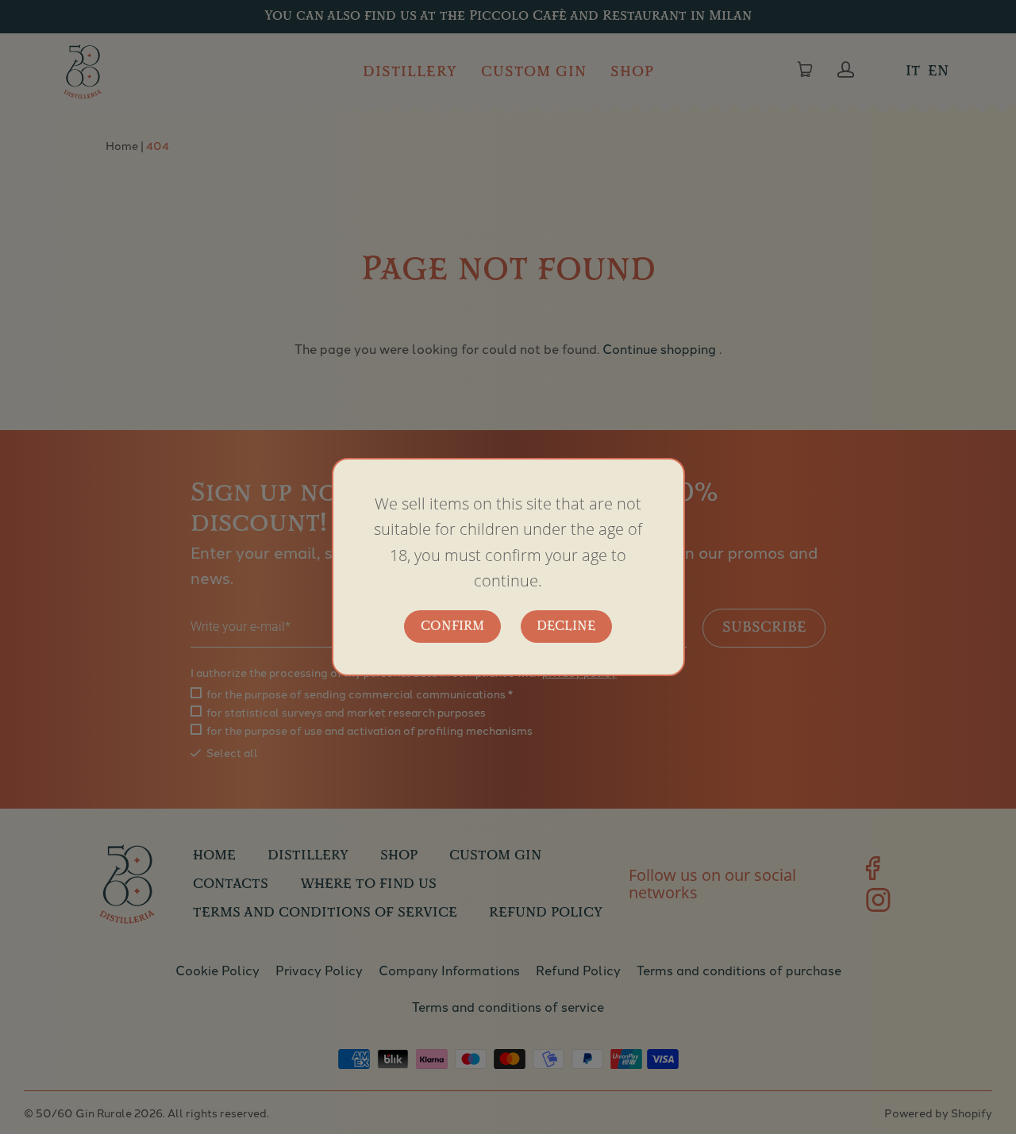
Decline (566, 626)
